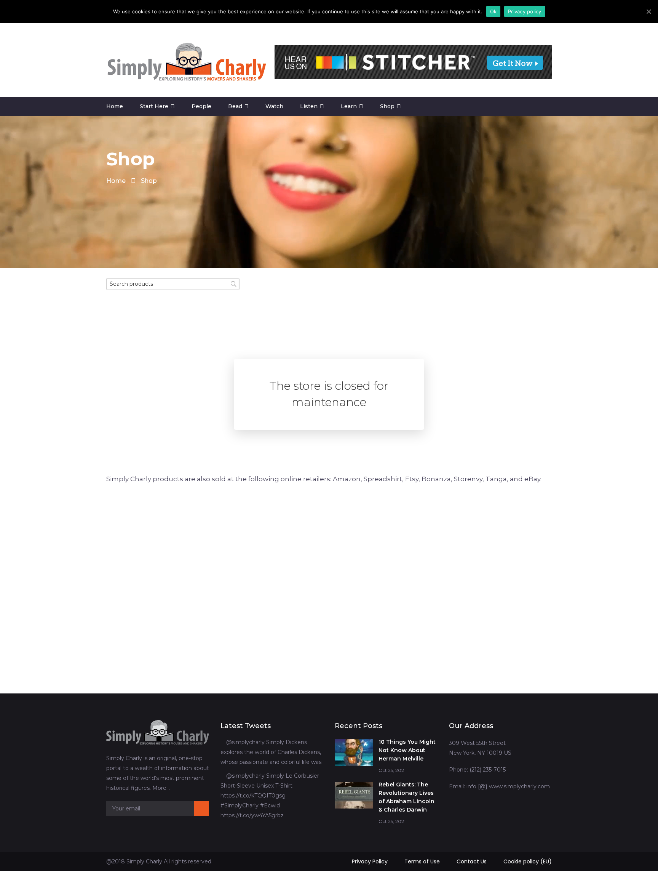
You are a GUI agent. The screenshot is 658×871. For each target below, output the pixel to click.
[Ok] (648, 11)
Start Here (154, 106)
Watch (274, 106)
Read (235, 106)
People (201, 106)
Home (114, 106)
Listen (309, 106)
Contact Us (472, 861)
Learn (349, 106)
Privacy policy (524, 11)
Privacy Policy (370, 861)
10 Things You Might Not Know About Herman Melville (407, 750)
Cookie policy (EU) (527, 861)
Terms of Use (422, 861)
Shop (387, 106)
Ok (493, 11)
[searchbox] (173, 284)
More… (161, 788)
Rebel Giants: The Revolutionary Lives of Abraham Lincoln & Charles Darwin (406, 797)
